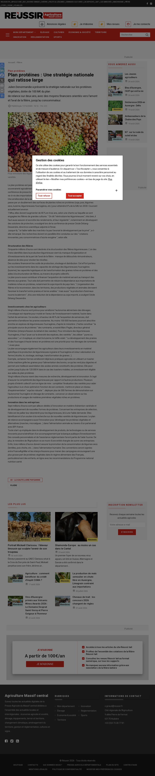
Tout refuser (44, 196)
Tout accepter (75, 196)
